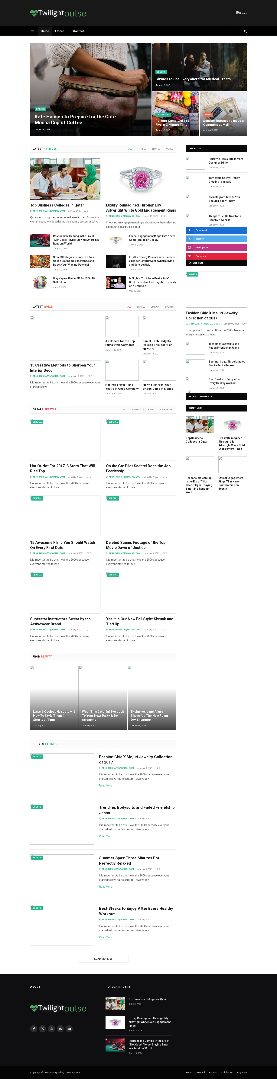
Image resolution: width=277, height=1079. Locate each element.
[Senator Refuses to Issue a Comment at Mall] (223, 113)
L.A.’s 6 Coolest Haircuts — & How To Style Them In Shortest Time (54, 716)
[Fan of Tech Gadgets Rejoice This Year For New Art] (159, 326)
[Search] (245, 31)
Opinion (40, 109)
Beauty (42, 656)
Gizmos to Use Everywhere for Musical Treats (193, 79)
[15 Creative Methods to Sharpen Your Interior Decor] (65, 338)
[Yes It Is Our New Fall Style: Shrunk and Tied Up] (141, 592)
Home (45, 31)
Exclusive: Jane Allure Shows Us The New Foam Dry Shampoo (149, 716)
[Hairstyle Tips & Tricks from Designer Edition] (195, 163)
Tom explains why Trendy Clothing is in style (224, 179)
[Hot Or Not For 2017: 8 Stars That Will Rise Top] (65, 440)
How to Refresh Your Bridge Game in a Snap (158, 386)
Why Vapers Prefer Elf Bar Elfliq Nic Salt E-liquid (74, 280)
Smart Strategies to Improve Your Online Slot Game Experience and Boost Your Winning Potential (73, 261)
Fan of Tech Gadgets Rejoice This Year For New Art (157, 345)
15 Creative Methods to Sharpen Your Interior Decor (62, 368)
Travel (156, 149)
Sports (161, 72)
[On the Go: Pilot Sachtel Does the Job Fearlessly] (141, 440)
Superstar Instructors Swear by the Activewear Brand (60, 621)
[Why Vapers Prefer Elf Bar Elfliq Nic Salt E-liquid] (40, 282)
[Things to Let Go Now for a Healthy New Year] (195, 220)
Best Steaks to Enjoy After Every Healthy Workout (136, 911)
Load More (101, 958)
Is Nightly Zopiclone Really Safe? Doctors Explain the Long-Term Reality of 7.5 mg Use (152, 282)
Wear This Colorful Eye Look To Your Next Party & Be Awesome (103, 716)
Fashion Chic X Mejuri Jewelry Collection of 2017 (136, 760)
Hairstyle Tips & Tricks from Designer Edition (226, 160)
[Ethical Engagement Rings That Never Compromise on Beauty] (116, 240)
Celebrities (163, 115)
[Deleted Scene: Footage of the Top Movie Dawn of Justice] (141, 516)
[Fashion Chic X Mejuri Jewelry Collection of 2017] (62, 773)
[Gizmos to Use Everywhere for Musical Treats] (199, 67)
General (37, 422)
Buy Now (242, 1072)
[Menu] (32, 31)
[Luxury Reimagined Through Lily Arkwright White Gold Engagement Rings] (141, 179)
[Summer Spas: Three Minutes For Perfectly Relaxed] (62, 874)
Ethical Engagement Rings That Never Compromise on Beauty (152, 238)
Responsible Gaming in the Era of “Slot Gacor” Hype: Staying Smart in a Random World (76, 240)
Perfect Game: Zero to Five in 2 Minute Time (172, 123)
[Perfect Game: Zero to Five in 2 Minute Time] (175, 113)
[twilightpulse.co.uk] (58, 13)
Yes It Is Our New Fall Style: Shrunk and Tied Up (139, 621)
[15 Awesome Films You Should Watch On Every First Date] (65, 516)
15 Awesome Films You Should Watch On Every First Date (62, 545)
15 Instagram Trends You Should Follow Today (224, 199)
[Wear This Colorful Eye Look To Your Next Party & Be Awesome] (103, 698)
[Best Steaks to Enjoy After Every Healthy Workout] (62, 925)
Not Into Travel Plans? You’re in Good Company (122, 386)
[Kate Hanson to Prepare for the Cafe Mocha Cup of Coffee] (91, 89)
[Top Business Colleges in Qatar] (65, 179)
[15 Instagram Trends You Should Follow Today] (195, 201)
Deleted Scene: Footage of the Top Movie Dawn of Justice (135, 545)
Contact (78, 31)
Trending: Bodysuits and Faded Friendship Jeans (137, 810)
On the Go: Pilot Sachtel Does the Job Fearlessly (138, 468)
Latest (59, 31)
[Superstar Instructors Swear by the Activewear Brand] (65, 592)
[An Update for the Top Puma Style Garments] (122, 326)
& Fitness (45, 744)
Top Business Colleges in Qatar (57, 205)
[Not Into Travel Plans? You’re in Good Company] (122, 370)
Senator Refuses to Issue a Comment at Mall (223, 123)
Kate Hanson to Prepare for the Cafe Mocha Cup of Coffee (75, 119)
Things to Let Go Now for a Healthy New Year (225, 218)
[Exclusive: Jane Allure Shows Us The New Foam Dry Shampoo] (152, 698)
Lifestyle (44, 409)
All (130, 149)
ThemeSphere (72, 1072)
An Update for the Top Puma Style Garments (120, 343)
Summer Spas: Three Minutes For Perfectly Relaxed (129, 861)
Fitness (142, 149)
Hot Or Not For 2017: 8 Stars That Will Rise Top (62, 468)
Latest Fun (195, 262)
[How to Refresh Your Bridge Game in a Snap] (159, 370)
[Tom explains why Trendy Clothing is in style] (195, 182)
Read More (105, 785)
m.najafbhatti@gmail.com (49, 211)
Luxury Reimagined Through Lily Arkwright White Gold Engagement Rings (141, 208)
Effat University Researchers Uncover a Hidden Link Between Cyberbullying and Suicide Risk (152, 261)
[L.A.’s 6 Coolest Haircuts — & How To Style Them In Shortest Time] (54, 698)
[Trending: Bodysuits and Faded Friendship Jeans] (62, 824)
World (208, 115)
